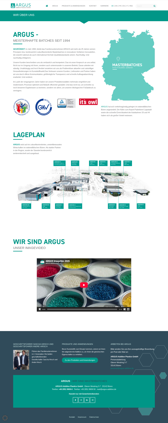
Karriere (105, 6)
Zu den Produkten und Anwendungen (80, 360)
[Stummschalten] (124, 309)
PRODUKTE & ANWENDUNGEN (73, 6)
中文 (131, 6)
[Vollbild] (128, 309)
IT (127, 6)
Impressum (82, 417)
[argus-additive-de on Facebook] (75, 400)
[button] (5, 418)
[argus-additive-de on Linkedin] (86, 400)
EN (116, 6)
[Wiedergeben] (40, 309)
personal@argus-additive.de (122, 368)
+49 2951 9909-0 (66, 389)
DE (112, 6)
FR (120, 6)
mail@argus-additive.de (106, 389)
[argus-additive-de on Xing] (81, 400)
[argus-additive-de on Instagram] (92, 400)
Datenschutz (94, 417)
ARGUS (55, 6)
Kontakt (93, 6)
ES (124, 6)
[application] (84, 285)
